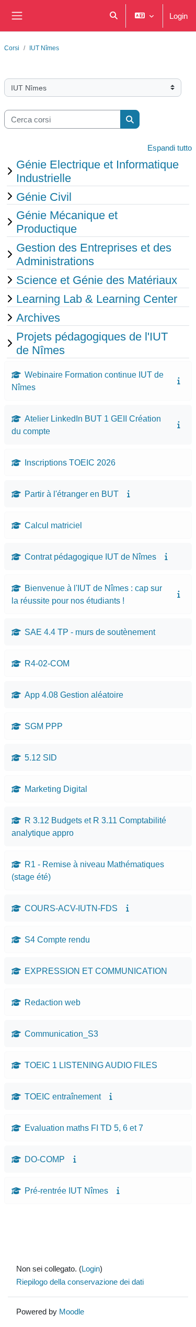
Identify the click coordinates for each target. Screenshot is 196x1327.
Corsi (11, 47)
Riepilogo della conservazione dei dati (80, 1281)
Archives (38, 317)
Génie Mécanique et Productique (67, 221)
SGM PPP (44, 726)
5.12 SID (41, 757)
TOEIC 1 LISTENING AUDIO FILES (91, 1065)
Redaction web (52, 1002)
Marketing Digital (56, 789)
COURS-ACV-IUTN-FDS (71, 908)
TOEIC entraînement (63, 1096)
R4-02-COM (47, 663)
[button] (114, 15)
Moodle (71, 1311)
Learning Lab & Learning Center (96, 298)
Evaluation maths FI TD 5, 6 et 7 (84, 1127)
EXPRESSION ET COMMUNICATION (96, 971)
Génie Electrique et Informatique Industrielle (97, 171)
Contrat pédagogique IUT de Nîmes (90, 556)
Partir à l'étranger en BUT (72, 494)
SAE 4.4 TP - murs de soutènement (90, 632)
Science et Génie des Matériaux (96, 280)
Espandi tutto (169, 147)
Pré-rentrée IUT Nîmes (66, 1190)
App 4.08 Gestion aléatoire (74, 694)
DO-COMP (45, 1159)
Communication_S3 (61, 1033)
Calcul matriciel (53, 525)
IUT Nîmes (44, 47)
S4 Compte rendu (57, 939)
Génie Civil (44, 196)
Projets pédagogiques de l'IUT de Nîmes (92, 343)
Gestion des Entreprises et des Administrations (93, 254)
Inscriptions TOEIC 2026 (70, 462)
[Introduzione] (179, 380)
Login (178, 15)
